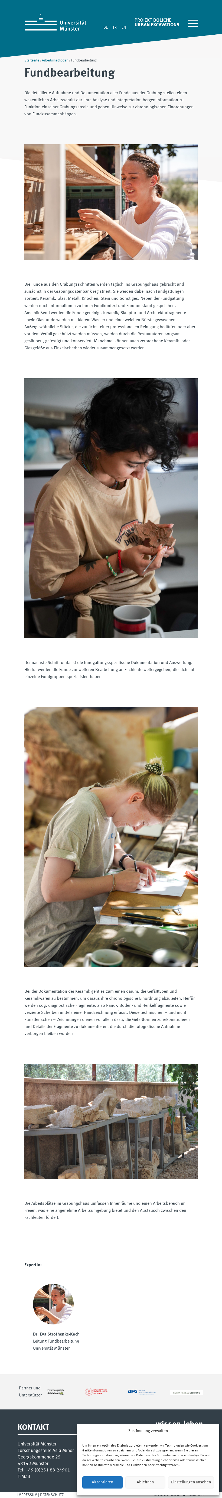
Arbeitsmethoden (55, 60)
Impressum (27, 1495)
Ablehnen (145, 1482)
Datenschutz (52, 1495)
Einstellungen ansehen (191, 1482)
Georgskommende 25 (39, 1457)
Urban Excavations (157, 24)
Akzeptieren (102, 1482)
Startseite (31, 60)
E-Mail (24, 1476)
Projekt (143, 20)
